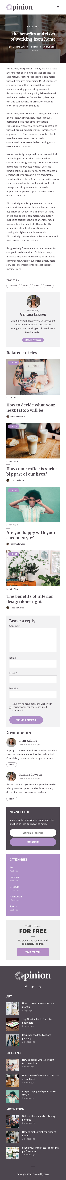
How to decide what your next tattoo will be (30, 408)
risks (37, 285)
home (26, 285)
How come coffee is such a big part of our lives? (32, 471)
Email (13, 673)
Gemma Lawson (20, 46)
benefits (13, 285)
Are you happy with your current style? (30, 535)
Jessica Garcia (17, 480)
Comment (15, 625)
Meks (46, 1174)
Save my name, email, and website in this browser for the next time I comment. (32, 707)
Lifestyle (33, 26)
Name (13, 657)
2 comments (33, 50)
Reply (11, 764)
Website (13, 688)
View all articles (33, 340)
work (48, 285)
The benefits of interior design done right (29, 599)
